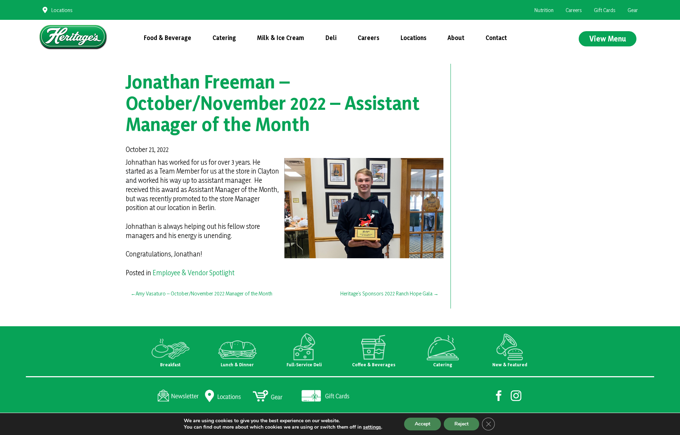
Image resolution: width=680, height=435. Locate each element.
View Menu (607, 38)
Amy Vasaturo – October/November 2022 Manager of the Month (204, 293)
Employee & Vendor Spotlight (193, 273)
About (456, 37)
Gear (633, 10)
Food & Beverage (167, 37)
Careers (574, 10)
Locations (62, 10)
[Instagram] (516, 395)
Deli (330, 37)
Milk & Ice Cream (280, 37)
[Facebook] (499, 395)
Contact (496, 37)
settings (372, 427)
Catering (224, 37)
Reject (461, 423)
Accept (422, 423)
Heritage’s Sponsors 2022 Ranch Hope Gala (386, 293)
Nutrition (544, 10)
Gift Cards (605, 10)
